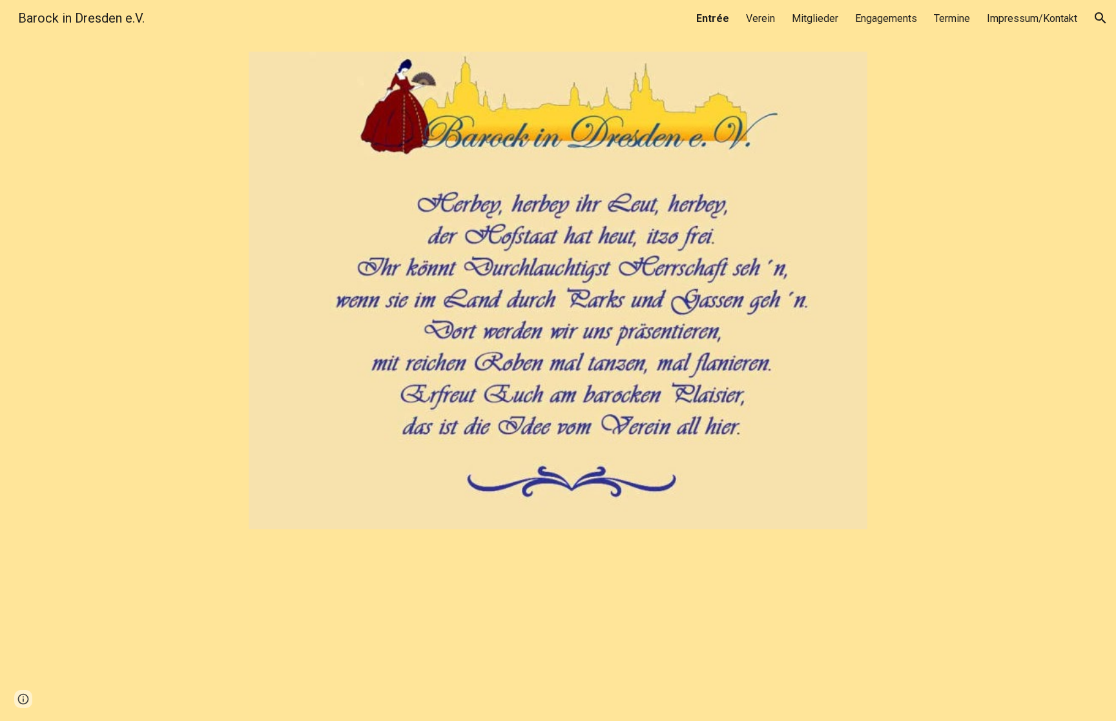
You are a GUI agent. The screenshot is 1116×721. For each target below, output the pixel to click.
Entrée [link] (712, 18)
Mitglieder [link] (815, 18)
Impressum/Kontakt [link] (1032, 18)
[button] (1100, 18)
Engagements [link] (886, 18)
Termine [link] (952, 18)
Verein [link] (760, 18)
